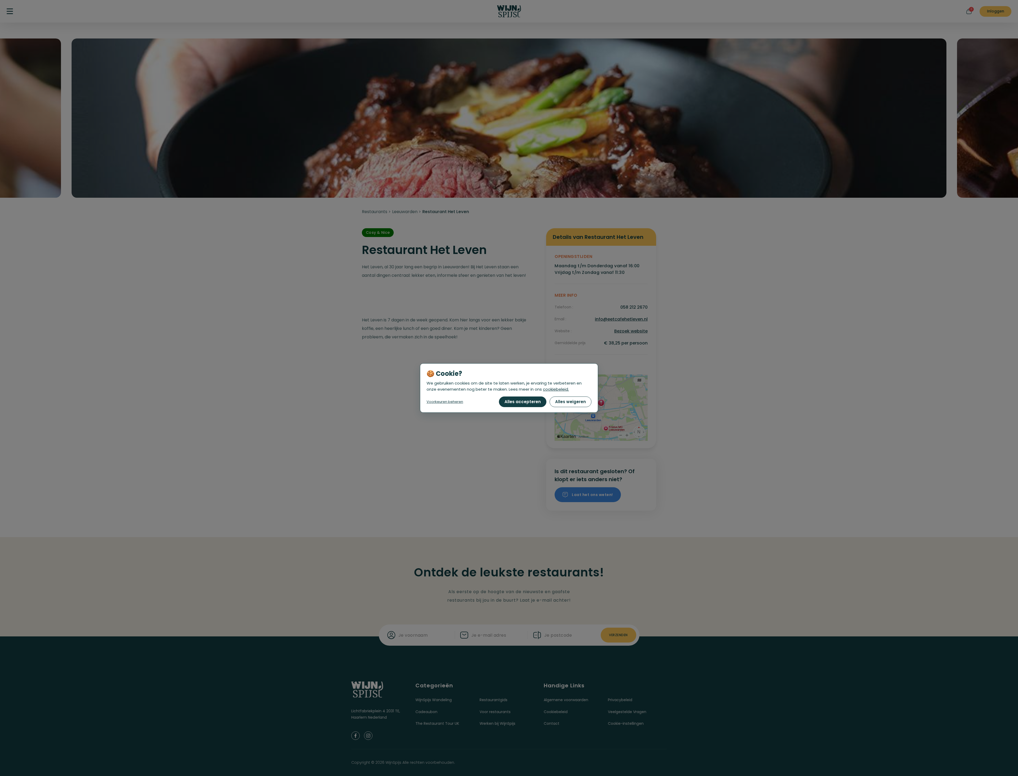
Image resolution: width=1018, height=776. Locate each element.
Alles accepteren (522, 401)
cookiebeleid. (556, 389)
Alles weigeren (570, 401)
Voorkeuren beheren (445, 401)
